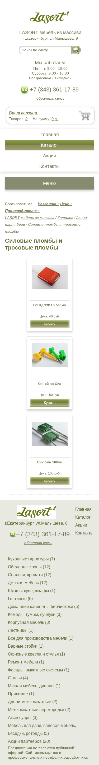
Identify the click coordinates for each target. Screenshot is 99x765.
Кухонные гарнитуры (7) (31, 559)
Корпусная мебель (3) (29, 622)
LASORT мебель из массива (29, 217)
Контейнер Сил (49, 384)
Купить (49, 324)
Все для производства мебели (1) (40, 638)
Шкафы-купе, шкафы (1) (31, 590)
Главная (49, 134)
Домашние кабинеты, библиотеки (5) (43, 606)
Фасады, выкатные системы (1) (38, 670)
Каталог (49, 145)
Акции (49, 155)
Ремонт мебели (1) (26, 662)
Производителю (22, 211)
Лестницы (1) (21, 630)
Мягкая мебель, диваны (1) (34, 686)
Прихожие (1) (21, 694)
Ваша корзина (23, 113)
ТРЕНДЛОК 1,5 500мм (49, 305)
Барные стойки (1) (26, 646)
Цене (66, 204)
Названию (48, 204)
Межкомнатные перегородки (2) (39, 709)
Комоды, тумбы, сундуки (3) (35, 614)
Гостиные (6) (20, 598)
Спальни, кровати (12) (29, 575)
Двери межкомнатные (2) (32, 701)
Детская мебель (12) (27, 582)
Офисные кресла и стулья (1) (36, 654)
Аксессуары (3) (22, 717)
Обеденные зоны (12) (29, 567)
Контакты (49, 166)
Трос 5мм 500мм (50, 462)
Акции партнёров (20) (29, 741)
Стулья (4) (18, 678)
